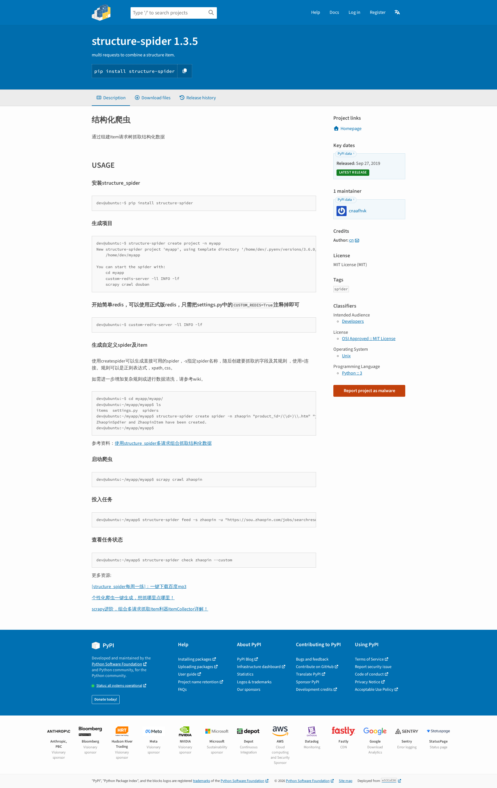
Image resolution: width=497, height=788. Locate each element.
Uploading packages (195, 667)
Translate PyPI (308, 674)
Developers (353, 321)
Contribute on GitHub (315, 667)
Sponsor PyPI (307, 682)
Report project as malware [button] (369, 391)
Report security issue (373, 667)
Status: (119, 685)
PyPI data (345, 153)
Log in (354, 12)
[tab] (111, 98)
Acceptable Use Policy (374, 689)
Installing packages (194, 659)
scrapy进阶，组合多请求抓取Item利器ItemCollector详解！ (150, 609)
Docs (334, 12)
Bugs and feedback (312, 659)
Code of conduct (369, 674)
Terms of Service (369, 659)
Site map (345, 780)
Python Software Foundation (117, 664)
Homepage (351, 128)
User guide (187, 674)
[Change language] (397, 12)
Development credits (314, 689)
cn (351, 240)
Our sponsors (248, 689)
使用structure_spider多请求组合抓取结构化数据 (163, 443)
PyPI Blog (245, 659)
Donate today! (105, 699)
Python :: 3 (352, 373)
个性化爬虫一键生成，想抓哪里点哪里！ (133, 598)
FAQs (182, 689)
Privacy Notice (367, 682)
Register (378, 12)
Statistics (245, 674)
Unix (346, 356)
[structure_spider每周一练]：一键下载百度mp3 (139, 586)
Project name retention (198, 682)
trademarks (201, 780)
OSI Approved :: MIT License (368, 338)
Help (315, 12)
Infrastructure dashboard (259, 667)
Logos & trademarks (254, 682)
